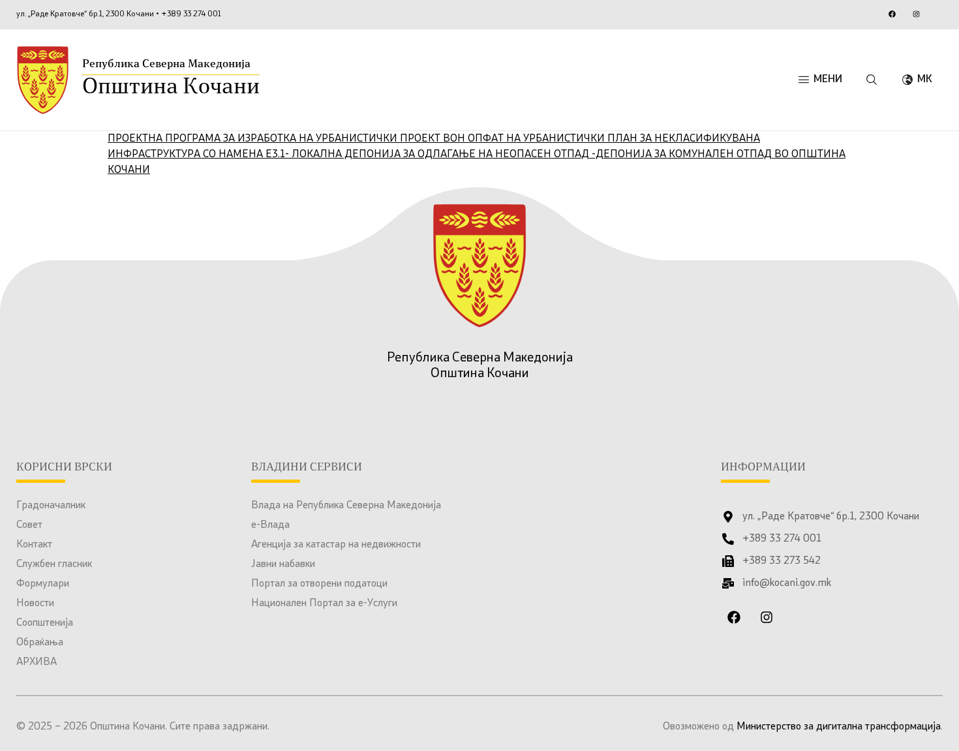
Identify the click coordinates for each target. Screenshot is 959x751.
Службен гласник (54, 564)
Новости (35, 603)
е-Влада (270, 525)
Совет (29, 525)
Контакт (34, 545)
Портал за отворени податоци (319, 584)
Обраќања (39, 642)
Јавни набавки (283, 564)
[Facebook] (892, 14)
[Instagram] (916, 14)
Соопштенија (44, 623)
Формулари (42, 584)
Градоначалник (50, 505)
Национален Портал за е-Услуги (324, 603)
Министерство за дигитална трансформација (839, 727)
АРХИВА (36, 662)
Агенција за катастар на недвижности (336, 545)
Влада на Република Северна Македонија (346, 505)
